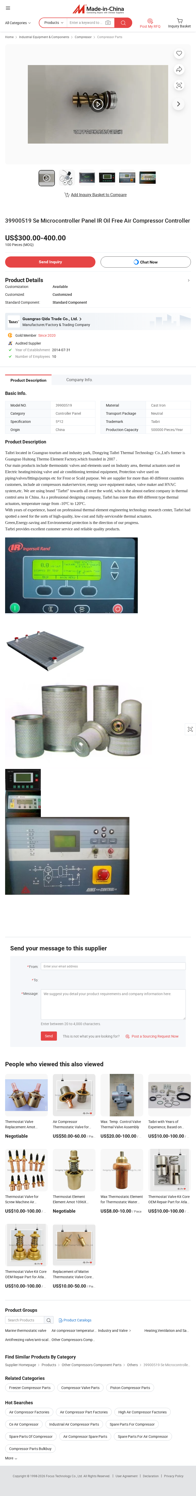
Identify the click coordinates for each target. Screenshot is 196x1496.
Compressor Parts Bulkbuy (30, 1448)
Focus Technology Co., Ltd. (64, 1476)
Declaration (151, 1476)
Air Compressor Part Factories (84, 1412)
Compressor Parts (109, 37)
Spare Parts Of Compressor (31, 1436)
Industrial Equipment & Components (44, 37)
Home (9, 37)
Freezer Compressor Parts (30, 1387)
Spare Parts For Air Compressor (143, 1436)
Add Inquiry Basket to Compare (99, 194)
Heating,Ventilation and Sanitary (170, 1330)
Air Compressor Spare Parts (85, 1436)
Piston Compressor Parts (130, 1387)
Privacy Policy (173, 1476)
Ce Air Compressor (24, 1424)
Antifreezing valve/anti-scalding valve (28, 1339)
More (9, 1458)
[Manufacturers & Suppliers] (98, 9)
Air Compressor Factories (29, 1412)
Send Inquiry (50, 261)
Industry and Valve (113, 1330)
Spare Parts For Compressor (132, 1424)
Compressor (83, 37)
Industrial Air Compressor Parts (74, 1424)
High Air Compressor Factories (142, 1412)
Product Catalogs (77, 1320)
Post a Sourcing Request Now (152, 1036)
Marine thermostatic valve (25, 1330)
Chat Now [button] (149, 262)
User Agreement (127, 1476)
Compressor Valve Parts (80, 1387)
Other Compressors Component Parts (81, 1339)
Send (49, 1036)
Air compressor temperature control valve (84, 1330)
